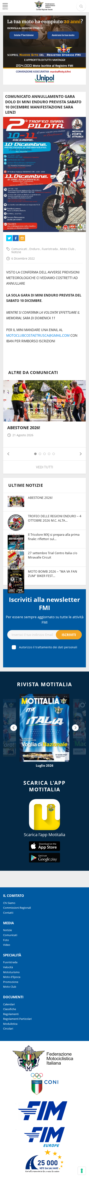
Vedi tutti (44, 467)
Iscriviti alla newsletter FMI (44, 603)
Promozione (10, 982)
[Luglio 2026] (44, 728)
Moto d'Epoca (11, 977)
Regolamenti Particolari (17, 1019)
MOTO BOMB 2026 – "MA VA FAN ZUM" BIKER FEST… (52, 573)
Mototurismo (11, 972)
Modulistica (10, 1024)
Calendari (9, 1004)
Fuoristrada (50, 249)
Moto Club (67, 249)
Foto (6, 940)
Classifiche (9, 1009)
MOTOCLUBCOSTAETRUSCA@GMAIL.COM (38, 335)
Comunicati (19, 249)
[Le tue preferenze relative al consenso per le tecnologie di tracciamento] (82, 1171)
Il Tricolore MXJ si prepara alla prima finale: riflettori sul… (53, 536)
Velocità (8, 967)
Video (6, 945)
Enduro (34, 249)
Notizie (16, 252)
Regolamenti (11, 1014)
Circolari (8, 1028)
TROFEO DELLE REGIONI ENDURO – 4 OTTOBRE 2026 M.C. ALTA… (54, 518)
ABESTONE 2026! (23, 427)
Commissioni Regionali (17, 908)
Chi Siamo (9, 903)
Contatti (8, 912)
